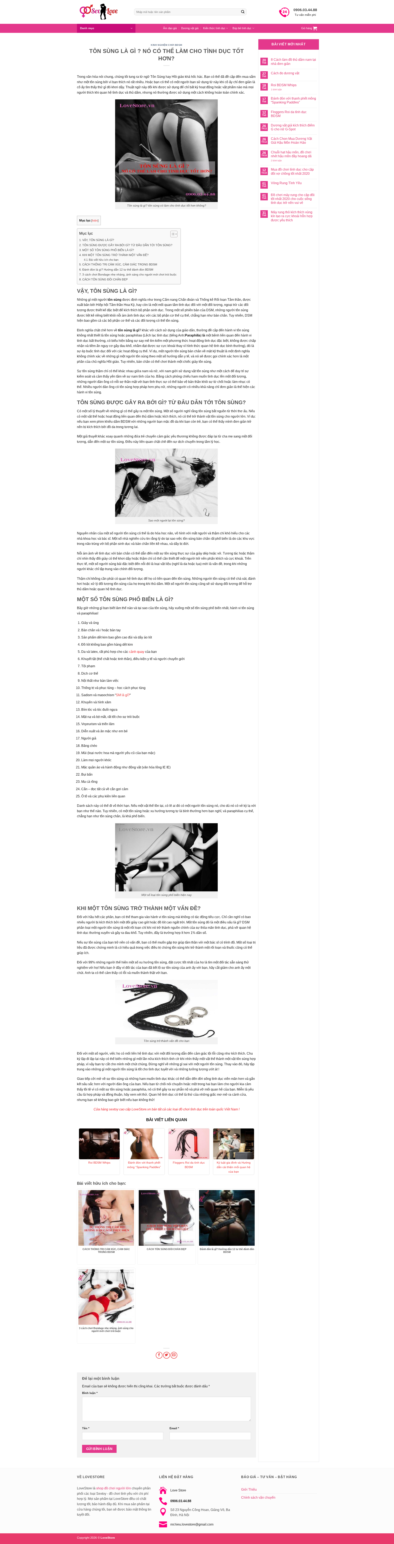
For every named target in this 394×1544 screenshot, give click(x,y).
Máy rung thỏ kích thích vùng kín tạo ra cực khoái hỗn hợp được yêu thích (292, 216)
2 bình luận (279, 160)
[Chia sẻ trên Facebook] (159, 1355)
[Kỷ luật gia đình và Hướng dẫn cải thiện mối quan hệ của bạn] (233, 1143)
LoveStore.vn (141, 1109)
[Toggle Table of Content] (171, 234)
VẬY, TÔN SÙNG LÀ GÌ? (98, 240)
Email (174, 1428)
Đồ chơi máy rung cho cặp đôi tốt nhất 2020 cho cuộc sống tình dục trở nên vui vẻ (293, 198)
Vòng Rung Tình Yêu (286, 183)
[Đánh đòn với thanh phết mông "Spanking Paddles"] (144, 1143)
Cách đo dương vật (285, 73)
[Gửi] (242, 11)
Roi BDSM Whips (99, 1162)
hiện (95, 220)
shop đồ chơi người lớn (113, 1488)
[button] (106, 28)
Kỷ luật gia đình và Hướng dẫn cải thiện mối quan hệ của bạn (234, 1167)
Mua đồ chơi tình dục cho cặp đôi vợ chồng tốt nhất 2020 (292, 171)
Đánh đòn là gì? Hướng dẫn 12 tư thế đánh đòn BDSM (117, 269)
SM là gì (122, 695)
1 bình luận (279, 89)
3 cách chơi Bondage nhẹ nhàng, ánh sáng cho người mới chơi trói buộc (129, 274)
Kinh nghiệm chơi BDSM (166, 45)
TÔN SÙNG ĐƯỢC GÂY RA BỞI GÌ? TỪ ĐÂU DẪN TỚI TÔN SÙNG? (127, 245)
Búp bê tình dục (242, 28)
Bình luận (89, 1393)
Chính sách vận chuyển (258, 1497)
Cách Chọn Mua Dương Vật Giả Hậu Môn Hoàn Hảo (291, 140)
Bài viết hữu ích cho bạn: (104, 259)
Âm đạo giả (170, 28)
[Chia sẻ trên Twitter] (166, 1355)
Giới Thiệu (249, 1489)
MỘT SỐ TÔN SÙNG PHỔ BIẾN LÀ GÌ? (108, 250)
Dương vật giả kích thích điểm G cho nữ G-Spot (293, 127)
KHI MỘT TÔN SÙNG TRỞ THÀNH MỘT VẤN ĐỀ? (115, 255)
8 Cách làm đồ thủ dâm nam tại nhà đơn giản (293, 61)
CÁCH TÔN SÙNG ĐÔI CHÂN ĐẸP (105, 279)
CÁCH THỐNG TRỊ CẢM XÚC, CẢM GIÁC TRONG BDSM (119, 264)
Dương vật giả (189, 28)
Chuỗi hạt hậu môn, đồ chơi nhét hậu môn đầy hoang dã (291, 154)
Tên (85, 1428)
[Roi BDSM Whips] (99, 1143)
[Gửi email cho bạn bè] (174, 1355)
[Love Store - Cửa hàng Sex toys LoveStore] (102, 12)
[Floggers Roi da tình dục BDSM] (188, 1143)
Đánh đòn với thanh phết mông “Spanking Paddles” (144, 1165)
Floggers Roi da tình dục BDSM (189, 1165)
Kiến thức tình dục (214, 28)
